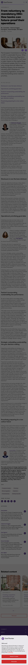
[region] (14, 650)
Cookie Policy (10, 652)
